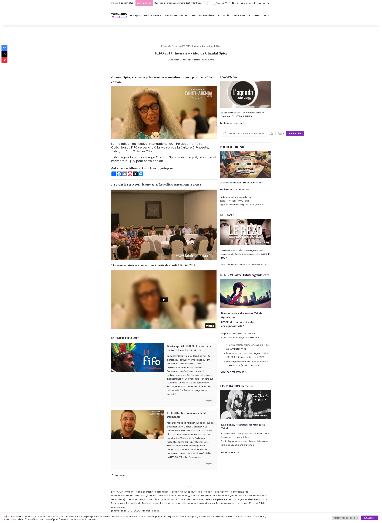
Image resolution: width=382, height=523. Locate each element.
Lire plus (208, 401)
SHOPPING (239, 15)
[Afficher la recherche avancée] (271, 133)
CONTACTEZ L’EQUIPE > (234, 372)
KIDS (266, 15)
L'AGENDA (228, 77)
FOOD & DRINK (232, 147)
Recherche (295, 133)
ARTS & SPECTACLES (176, 15)
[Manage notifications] (6, 516)
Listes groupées (280, 133)
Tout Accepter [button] (369, 517)
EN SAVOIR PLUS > (242, 116)
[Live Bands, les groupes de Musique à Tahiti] (245, 404)
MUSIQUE (135, 15)
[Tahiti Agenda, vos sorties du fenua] (119, 15)
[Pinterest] (4, 60)
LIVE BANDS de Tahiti (236, 386)
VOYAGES (254, 15)
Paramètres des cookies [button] (346, 517)
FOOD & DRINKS (152, 15)
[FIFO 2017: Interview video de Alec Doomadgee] (137, 424)
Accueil (166, 46)
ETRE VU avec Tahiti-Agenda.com (244, 275)
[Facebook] (4, 48)
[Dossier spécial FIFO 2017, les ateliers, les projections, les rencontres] (137, 358)
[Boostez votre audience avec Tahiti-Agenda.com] (245, 293)
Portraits (176, 46)
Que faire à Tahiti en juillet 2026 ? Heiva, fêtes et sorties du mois (184, 2)
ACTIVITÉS (223, 15)
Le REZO (227, 215)
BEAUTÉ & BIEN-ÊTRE (202, 15)
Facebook (234, 365)
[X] (4, 54)
